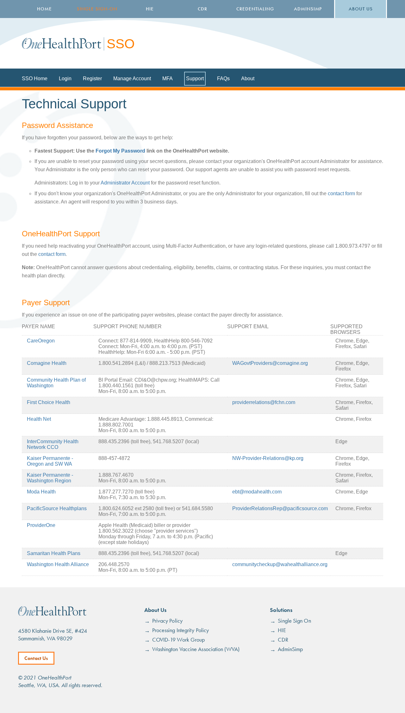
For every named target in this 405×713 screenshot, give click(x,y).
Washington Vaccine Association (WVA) (196, 649)
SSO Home (34, 78)
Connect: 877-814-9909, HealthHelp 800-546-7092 (155, 340)
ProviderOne (41, 525)
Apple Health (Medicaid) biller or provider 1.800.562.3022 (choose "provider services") (148, 528)
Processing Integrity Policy (180, 630)
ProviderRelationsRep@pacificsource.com (280, 508)
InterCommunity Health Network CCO (52, 444)
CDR (202, 9)
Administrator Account (125, 182)
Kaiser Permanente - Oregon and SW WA (50, 461)
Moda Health (41, 491)
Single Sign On (294, 620)
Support (195, 78)
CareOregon (41, 340)
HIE (150, 9)
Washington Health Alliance (58, 564)
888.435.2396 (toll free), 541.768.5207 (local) (148, 441)
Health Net (39, 419)
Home (44, 9)
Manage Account (132, 78)
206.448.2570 (113, 564)
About (247, 78)
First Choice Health (48, 402)
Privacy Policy (167, 620)
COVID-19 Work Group (178, 639)
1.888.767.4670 (116, 475)
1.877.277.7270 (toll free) (126, 491)
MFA (167, 78)
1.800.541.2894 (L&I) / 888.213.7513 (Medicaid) (151, 363)
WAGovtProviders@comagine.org (270, 363)
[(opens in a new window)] (52, 614)
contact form (341, 193)
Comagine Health (46, 363)
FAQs (223, 78)
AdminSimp (308, 9)
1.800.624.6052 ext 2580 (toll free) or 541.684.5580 (155, 508)
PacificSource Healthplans (57, 508)
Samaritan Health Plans (53, 553)
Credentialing (255, 9)
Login (65, 78)
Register (92, 78)
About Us (361, 9)
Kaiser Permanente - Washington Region (50, 477)
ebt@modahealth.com (257, 491)
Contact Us (36, 658)
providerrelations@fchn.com (263, 402)
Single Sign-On (97, 9)
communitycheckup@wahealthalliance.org (279, 564)
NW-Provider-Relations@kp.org (267, 458)
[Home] (61, 43)
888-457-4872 (114, 458)
